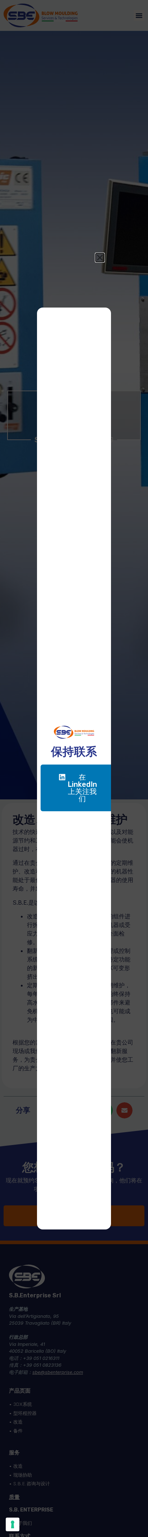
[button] (100, 258)
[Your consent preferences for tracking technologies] (12, 1524)
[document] (74, 768)
